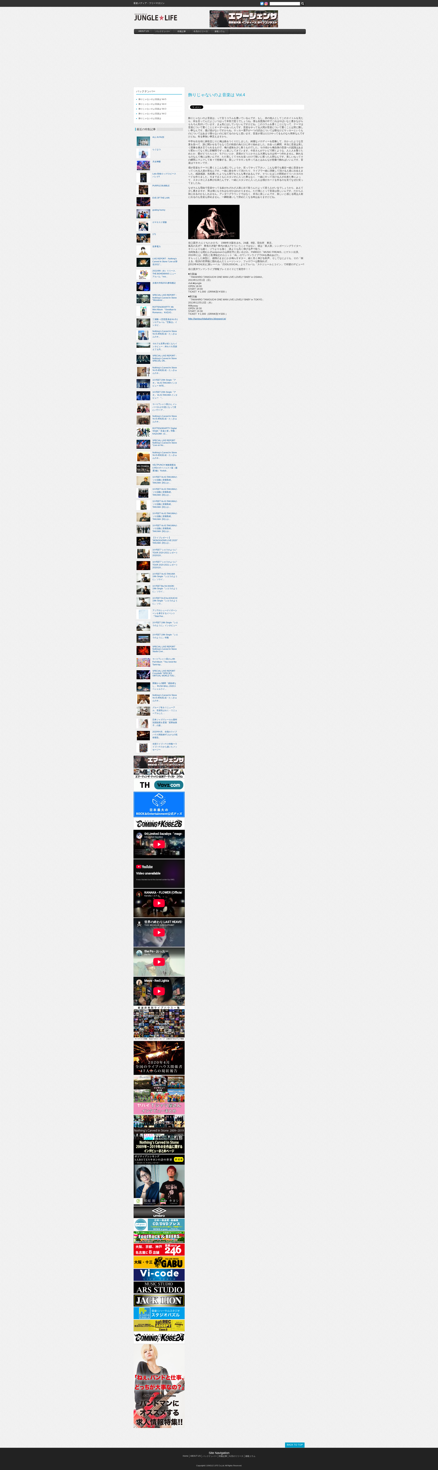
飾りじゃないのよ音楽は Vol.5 (152, 99)
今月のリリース (201, 31)
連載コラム (220, 31)
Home (185, 1456)
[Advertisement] (219, 60)
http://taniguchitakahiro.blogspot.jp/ (207, 318)
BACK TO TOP (295, 1444)
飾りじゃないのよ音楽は (150, 118)
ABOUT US (143, 31)
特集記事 (182, 31)
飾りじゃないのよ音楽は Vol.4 (152, 104)
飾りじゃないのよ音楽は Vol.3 (152, 109)
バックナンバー (163, 31)
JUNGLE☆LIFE (155, 19)
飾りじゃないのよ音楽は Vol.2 (152, 113)
